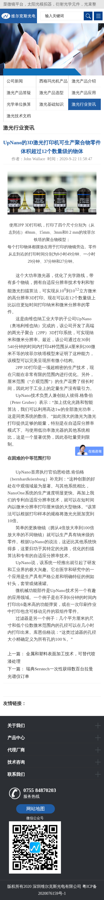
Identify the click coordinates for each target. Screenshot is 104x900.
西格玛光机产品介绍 (52, 83)
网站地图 (35, 808)
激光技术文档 (19, 116)
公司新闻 (15, 81)
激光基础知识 (51, 104)
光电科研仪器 (44, 703)
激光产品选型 (51, 93)
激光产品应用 (84, 93)
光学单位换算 (19, 104)
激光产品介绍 (84, 81)
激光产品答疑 (19, 93)
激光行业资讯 (84, 104)
